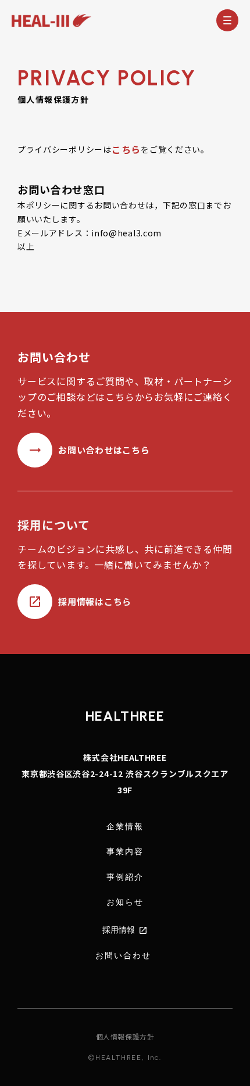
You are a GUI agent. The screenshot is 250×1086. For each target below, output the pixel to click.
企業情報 (125, 827)
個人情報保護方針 (125, 1036)
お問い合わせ (123, 956)
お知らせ (125, 902)
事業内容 (125, 852)
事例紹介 (125, 877)
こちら (126, 149)
